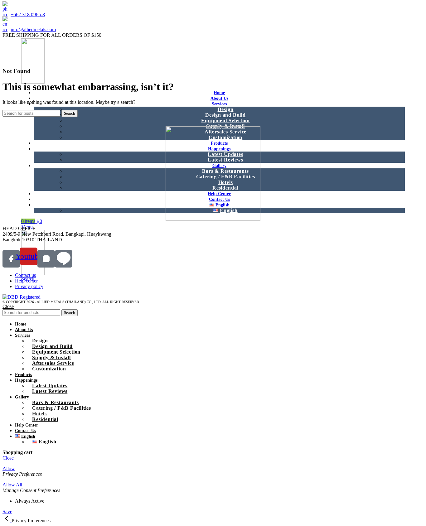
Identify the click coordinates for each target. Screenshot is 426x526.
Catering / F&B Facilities (61, 408)
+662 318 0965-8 (28, 14)
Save (7, 511)
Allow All (12, 484)
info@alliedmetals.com (33, 29)
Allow (8, 468)
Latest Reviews (49, 391)
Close (8, 306)
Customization (49, 368)
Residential (45, 419)
